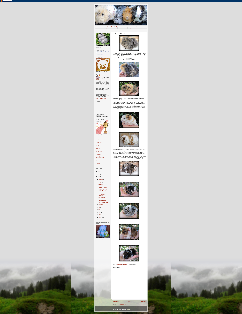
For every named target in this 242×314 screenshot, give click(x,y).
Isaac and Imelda (101, 197)
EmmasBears (103, 75)
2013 (98, 176)
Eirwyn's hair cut (101, 184)
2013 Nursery (99, 153)
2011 (98, 219)
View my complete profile (101, 98)
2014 (98, 174)
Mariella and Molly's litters (103, 202)
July (99, 207)
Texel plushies (101, 185)
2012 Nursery (99, 151)
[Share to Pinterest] (134, 264)
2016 (98, 171)
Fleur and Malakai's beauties (102, 195)
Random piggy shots (102, 200)
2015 (98, 173)
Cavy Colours (131, 28)
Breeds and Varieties (100, 157)
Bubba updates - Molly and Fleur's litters (103, 192)
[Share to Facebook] (133, 264)
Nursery (135, 26)
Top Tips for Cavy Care (104, 28)
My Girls (121, 26)
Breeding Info (114, 28)
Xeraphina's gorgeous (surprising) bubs (102, 190)
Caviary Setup (105, 26)
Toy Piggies (98, 154)
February (100, 215)
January (100, 217)
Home (129, 301)
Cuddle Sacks (139, 28)
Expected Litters (128, 26)
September (101, 204)
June (100, 209)
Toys (97, 28)
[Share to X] (132, 264)
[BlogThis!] (131, 264)
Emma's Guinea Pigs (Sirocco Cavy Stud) (102, 51)
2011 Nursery (98, 150)
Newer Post (115, 301)
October (100, 182)
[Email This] (130, 264)
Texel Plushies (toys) (102, 198)
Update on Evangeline (102, 187)
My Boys (115, 26)
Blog (111, 26)
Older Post (143, 301)
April (100, 212)
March (100, 214)
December (101, 179)
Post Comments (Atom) (122, 304)
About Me (98, 26)
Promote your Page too (99, 54)
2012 (98, 178)
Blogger (128, 309)
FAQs (119, 28)
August (100, 205)
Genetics (125, 28)
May (99, 210)
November (101, 181)
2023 (98, 169)
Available (140, 26)
